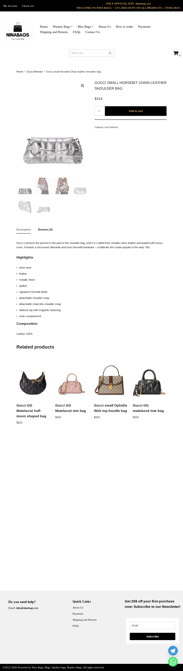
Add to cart (136, 110)
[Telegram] (173, 650)
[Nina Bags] (18, 32)
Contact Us (92, 32)
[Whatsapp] (173, 662)
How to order (124, 26)
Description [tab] (23, 229)
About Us (104, 26)
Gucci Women (35, 71)
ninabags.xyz (143, 3)
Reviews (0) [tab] (45, 229)
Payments (144, 26)
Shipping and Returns (54, 32)
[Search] (110, 53)
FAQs (76, 32)
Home (44, 26)
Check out (28, 5)
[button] (72, 26)
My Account (10, 5)
